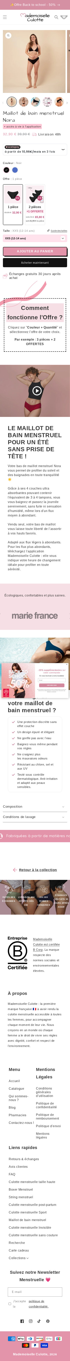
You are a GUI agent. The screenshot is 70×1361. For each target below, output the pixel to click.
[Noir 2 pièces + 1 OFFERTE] (35, 204)
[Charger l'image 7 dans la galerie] (59, 102)
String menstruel (21, 1197)
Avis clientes (18, 1166)
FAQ (12, 1174)
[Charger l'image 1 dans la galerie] (12, 102)
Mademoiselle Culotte (30, 1354)
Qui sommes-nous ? (18, 1098)
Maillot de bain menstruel (27, 1220)
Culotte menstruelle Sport (28, 1212)
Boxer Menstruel (21, 1189)
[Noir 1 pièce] (13, 204)
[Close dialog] (67, 664)
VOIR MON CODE (52, 685)
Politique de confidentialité (46, 1105)
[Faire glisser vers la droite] (67, 103)
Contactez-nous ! (21, 1122)
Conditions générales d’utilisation (44, 1092)
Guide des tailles (59, 230)
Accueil (14, 1081)
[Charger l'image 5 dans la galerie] (35, 102)
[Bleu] (15, 170)
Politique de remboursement (47, 1116)
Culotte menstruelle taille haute (32, 1182)
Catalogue (16, 1088)
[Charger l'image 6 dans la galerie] (47, 102)
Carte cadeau (19, 1250)
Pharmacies (17, 1115)
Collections (17, 1258)
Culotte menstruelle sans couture (33, 1235)
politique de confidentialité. (39, 1304)
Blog (12, 1107)
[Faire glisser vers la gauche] (3, 103)
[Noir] (6, 170)
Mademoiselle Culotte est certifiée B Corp (46, 944)
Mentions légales (43, 1135)
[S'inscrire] (57, 1292)
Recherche (17, 1242)
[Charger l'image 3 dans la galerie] (24, 102)
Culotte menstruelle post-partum (32, 1204)
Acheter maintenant (35, 262)
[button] (5, 17)
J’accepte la (31, 1303)
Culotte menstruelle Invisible (30, 1227)
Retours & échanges (24, 1159)
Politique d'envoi (48, 1126)
